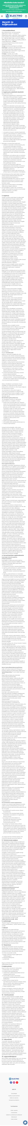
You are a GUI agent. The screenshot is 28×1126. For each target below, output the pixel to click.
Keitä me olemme (14, 1098)
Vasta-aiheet (14, 1119)
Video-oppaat (14, 1110)
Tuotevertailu (14, 1112)
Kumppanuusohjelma (14, 1100)
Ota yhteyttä (14, 1093)
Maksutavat (14, 1117)
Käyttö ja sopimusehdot (14, 1095)
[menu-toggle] (2, 16)
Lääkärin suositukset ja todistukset (14, 1115)
